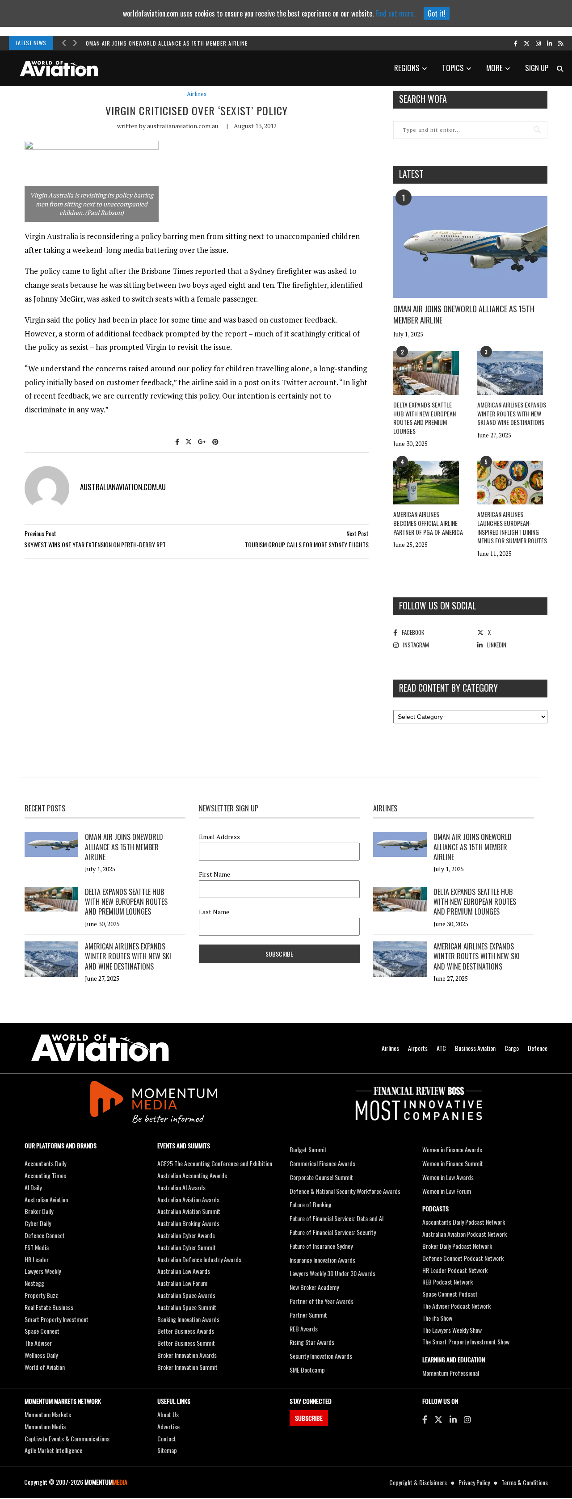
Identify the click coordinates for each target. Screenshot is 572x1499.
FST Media (37, 1247)
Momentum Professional (450, 1372)
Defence (537, 1048)
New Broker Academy (314, 1287)
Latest (411, 174)
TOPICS (453, 67)
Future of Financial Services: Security (333, 1232)
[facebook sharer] (177, 441)
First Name (214, 874)
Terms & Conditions (524, 1482)
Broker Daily (39, 1211)
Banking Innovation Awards (188, 1319)
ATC (441, 1048)
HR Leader (37, 1259)
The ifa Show (437, 1318)
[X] (438, 1419)
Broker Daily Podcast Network (457, 1246)
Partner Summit (308, 1314)
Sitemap (167, 1450)
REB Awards (304, 1328)
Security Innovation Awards (321, 1355)
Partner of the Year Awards (321, 1301)
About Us (168, 1414)
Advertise (168, 1426)
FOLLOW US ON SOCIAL (437, 605)
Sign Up (536, 67)
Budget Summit (308, 1149)
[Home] (100, 1048)
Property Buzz (41, 1295)
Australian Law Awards (183, 1271)
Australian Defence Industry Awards (199, 1259)
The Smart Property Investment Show (465, 1341)
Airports (418, 1048)
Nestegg (34, 1283)
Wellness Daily (41, 1355)
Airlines (196, 94)
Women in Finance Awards (452, 1149)
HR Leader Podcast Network (455, 1270)
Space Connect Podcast (450, 1293)
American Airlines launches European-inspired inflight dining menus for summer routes (512, 527)
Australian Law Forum (182, 1283)
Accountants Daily (45, 1163)
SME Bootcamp (307, 1369)
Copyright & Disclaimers (418, 1482)
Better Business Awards (185, 1330)
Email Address (219, 836)
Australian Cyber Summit (186, 1247)
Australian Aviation (46, 1199)
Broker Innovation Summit (187, 1367)
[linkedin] (549, 42)
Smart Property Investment (56, 1319)
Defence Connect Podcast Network (463, 1258)
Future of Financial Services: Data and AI (336, 1218)
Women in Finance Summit (452, 1163)
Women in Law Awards (448, 1177)
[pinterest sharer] (215, 441)
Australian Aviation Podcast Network (464, 1234)
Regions (407, 67)
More (494, 67)
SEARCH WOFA (423, 98)
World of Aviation (45, 1367)
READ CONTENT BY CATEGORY (448, 687)
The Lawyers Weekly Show (452, 1330)
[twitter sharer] (188, 441)
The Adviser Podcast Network (456, 1305)
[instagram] (538, 42)
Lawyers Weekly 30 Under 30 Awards (332, 1273)
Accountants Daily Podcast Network (463, 1221)
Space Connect (42, 1330)
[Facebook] (424, 1419)
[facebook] (515, 42)
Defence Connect (45, 1235)
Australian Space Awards (186, 1295)
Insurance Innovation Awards (322, 1259)
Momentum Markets (48, 1414)
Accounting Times (45, 1175)
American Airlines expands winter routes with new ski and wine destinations (511, 413)
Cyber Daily (38, 1223)
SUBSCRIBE (309, 1418)
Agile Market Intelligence (53, 1450)
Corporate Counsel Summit (321, 1177)
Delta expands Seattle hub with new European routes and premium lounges (424, 418)
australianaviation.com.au (182, 126)
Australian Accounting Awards (192, 1175)
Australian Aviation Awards (188, 1199)
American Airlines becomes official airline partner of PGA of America (428, 522)
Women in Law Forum (446, 1191)
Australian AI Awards (181, 1187)
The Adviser (38, 1343)
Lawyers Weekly (43, 1271)
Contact (166, 1438)
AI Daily (33, 1187)
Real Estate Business (49, 1307)
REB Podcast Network (447, 1281)
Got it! (437, 13)
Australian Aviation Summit (188, 1211)
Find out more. (395, 13)
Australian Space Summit (186, 1307)
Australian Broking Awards (188, 1223)
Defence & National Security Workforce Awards (345, 1191)
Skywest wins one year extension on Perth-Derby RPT (95, 544)
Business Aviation (475, 1048)
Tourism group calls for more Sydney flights (307, 544)
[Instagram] (467, 1419)
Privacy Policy (474, 1482)
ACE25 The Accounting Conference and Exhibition (214, 1163)
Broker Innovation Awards (187, 1355)
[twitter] (527, 42)
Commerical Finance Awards (322, 1163)
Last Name (214, 911)
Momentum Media (45, 1426)
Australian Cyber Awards (186, 1235)
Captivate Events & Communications (67, 1438)
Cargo (512, 1048)
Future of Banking (311, 1204)
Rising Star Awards (312, 1342)
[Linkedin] (453, 1419)
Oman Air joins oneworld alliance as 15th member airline (167, 43)
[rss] (560, 42)
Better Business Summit (186, 1343)
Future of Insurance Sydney (321, 1246)
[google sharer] (202, 441)
